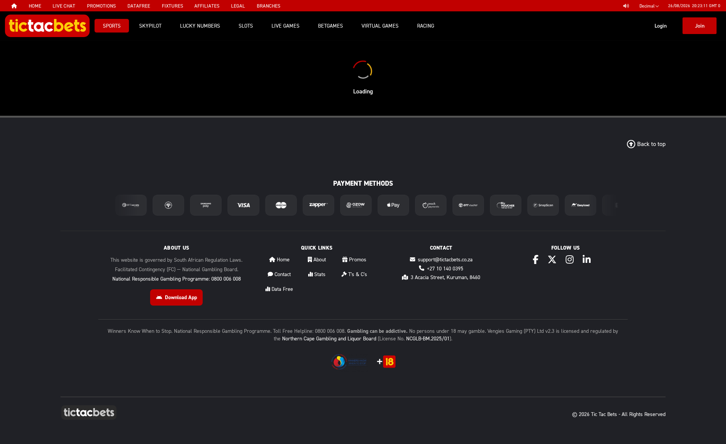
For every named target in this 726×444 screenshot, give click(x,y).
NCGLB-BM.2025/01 (428, 338)
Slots (246, 25)
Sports (112, 25)
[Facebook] (535, 259)
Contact (282, 274)
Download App (181, 297)
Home (282, 259)
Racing (425, 25)
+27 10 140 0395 (445, 268)
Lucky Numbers (200, 25)
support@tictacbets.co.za (445, 259)
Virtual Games (380, 25)
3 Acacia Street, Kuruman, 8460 (445, 277)
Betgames (330, 25)
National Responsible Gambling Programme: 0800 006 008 (176, 278)
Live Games (285, 25)
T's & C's (357, 274)
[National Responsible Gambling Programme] (349, 361)
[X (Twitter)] (552, 259)
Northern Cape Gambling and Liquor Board (329, 338)
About (319, 259)
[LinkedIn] (587, 259)
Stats (319, 274)
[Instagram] (570, 259)
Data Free (281, 289)
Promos (356, 259)
